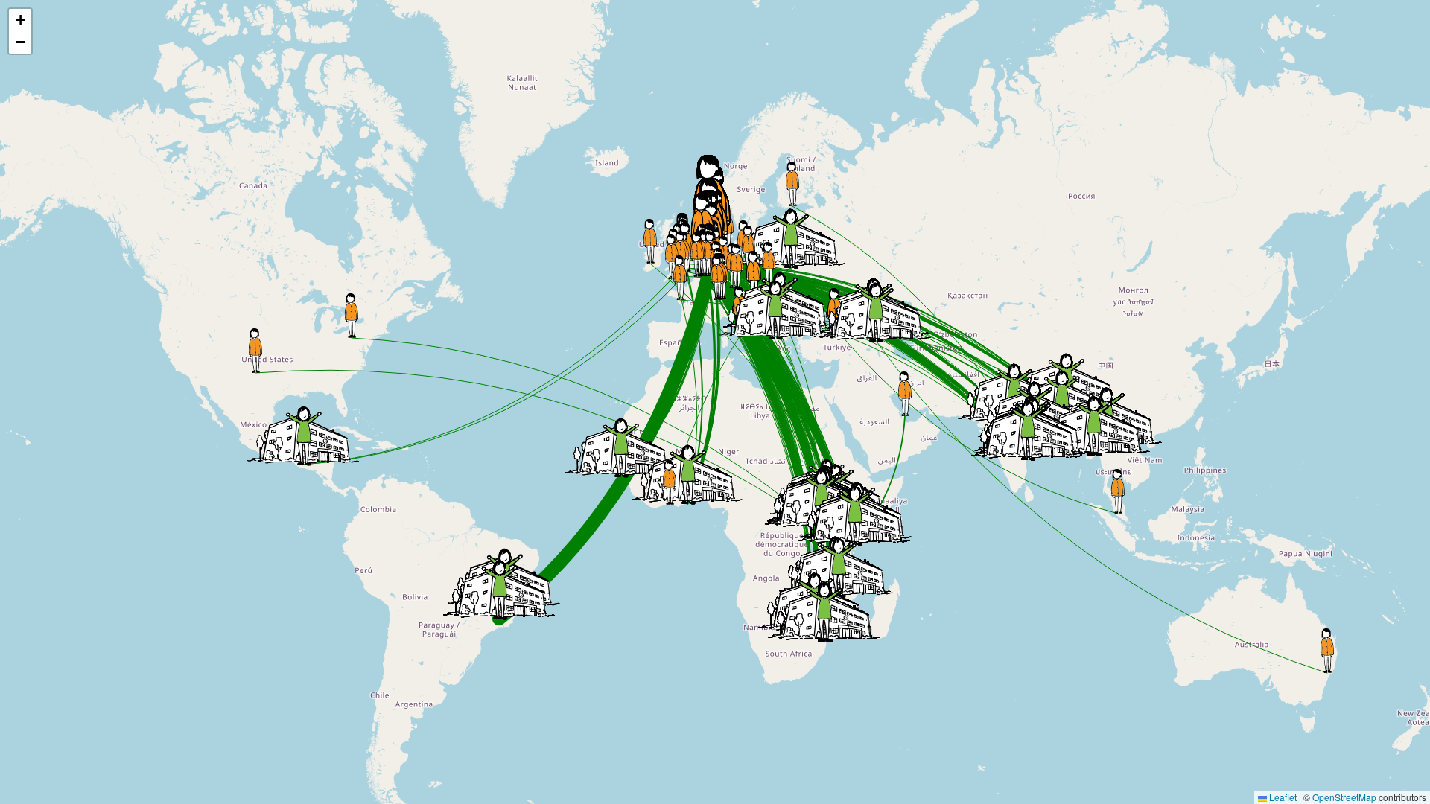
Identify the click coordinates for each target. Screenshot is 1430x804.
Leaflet (1282, 797)
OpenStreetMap (1344, 797)
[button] (1327, 650)
